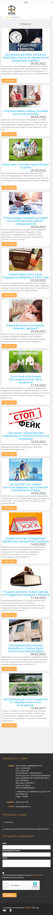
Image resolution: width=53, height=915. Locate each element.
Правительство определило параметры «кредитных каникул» (25, 539)
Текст (4, 858)
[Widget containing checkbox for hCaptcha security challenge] (21, 885)
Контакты (9, 822)
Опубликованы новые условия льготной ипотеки (26, 112)
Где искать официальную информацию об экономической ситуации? (25, 436)
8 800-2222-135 (22, 802)
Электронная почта (11, 850)
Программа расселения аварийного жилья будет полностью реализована (26, 648)
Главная (7, 17)
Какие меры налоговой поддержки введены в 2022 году (25, 275)
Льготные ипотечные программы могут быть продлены (25, 379)
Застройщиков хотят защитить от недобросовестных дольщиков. (25, 702)
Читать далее (9, 80)
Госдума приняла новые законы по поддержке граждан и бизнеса (26, 593)
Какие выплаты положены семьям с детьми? (25, 326)
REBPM (27, 907)
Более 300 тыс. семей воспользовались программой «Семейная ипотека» (25, 487)
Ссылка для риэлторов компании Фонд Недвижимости (25, 829)
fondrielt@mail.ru (23, 806)
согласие (37, 875)
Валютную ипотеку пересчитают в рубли (25, 165)
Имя (4, 843)
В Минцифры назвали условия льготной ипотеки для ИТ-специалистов (26, 221)
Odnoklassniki (11, 910)
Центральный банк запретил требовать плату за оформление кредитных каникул (25, 57)
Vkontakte (4, 910)
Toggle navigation (4, 10)
